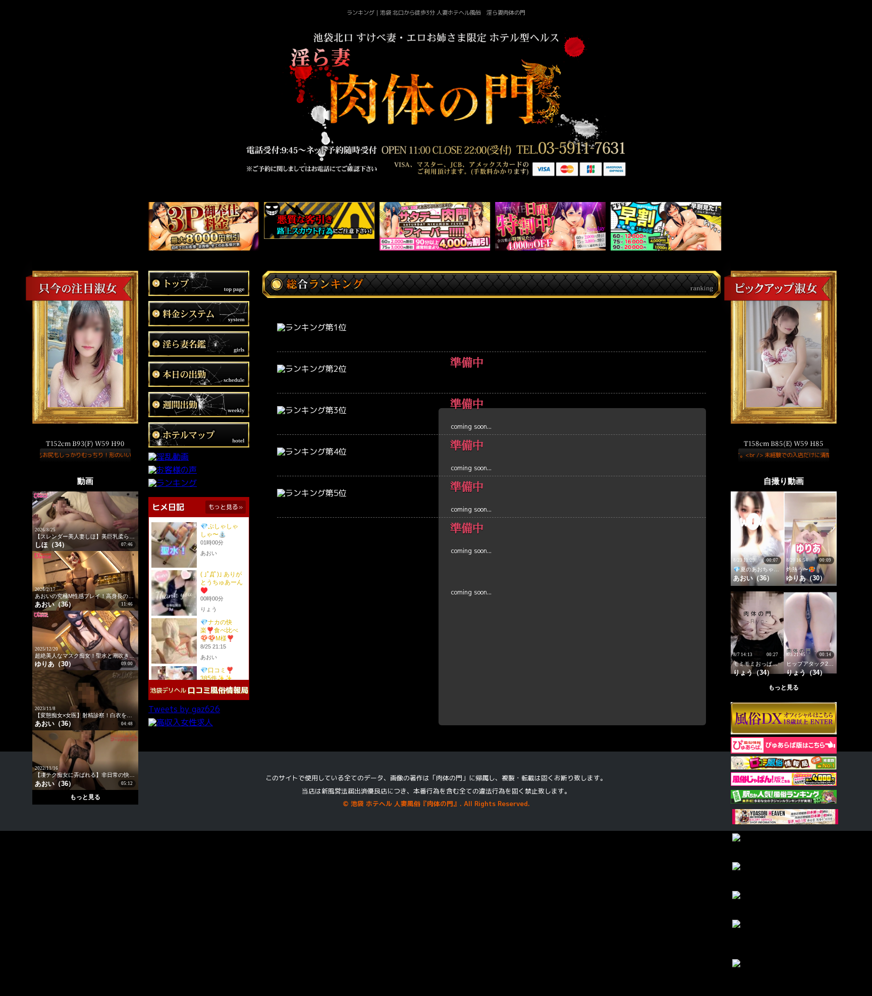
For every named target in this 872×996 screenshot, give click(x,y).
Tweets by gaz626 (184, 709)
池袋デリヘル (168, 690)
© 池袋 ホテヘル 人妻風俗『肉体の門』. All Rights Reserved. (436, 803)
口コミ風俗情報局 (218, 690)
